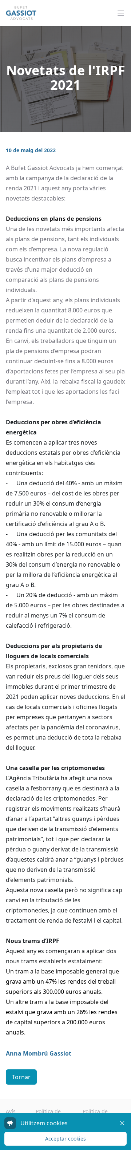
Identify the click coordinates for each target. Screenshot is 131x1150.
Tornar (21, 1077)
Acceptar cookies (65, 1138)
